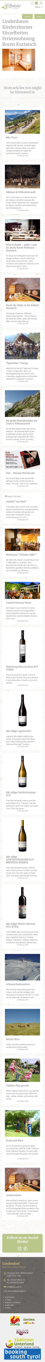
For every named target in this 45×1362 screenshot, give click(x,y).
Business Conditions (12, 1302)
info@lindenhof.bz (14, 1287)
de (41, 3)
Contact (8, 1300)
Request (39, 17)
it (32, 3)
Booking (27, 17)
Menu (37, 7)
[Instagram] (19, 1248)
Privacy (8, 1308)
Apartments (10, 1297)
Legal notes (9, 1305)
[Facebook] (25, 1248)
